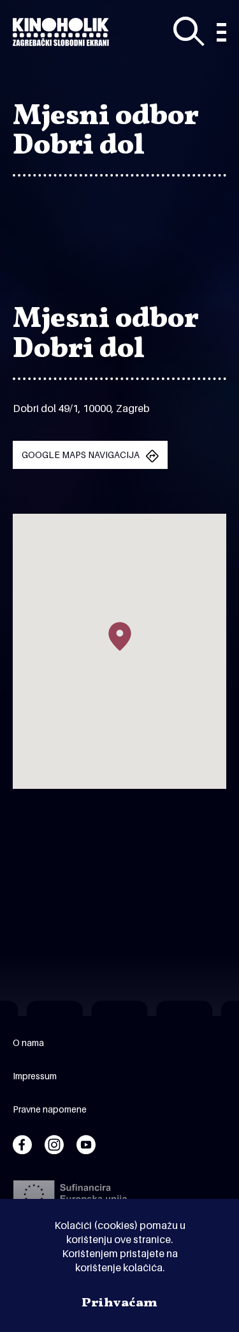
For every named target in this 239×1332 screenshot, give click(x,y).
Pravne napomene (50, 1109)
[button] (119, 636)
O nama (28, 1042)
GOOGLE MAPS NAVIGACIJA (81, 454)
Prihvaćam (119, 1303)
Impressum (35, 1075)
